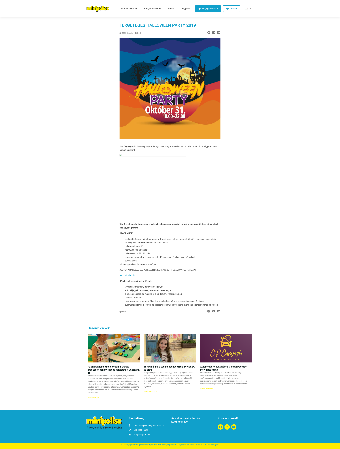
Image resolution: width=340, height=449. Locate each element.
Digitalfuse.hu (184, 445)
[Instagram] (227, 427)
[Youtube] (233, 427)
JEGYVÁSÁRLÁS (127, 275)
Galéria (171, 8)
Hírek (139, 33)
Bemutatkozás (127, 8)
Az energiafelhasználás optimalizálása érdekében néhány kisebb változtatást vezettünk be (114, 369)
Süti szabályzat (163, 445)
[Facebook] (220, 427)
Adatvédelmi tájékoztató (148, 445)
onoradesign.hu (213, 445)
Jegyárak (186, 8)
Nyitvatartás (231, 8)
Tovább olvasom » (94, 397)
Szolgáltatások (151, 8)
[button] (209, 32)
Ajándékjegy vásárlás (208, 8)
